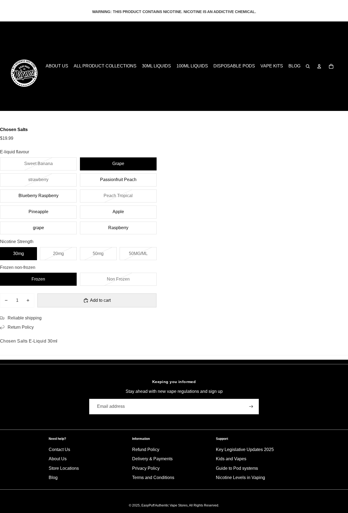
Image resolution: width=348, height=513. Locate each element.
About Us (58, 458)
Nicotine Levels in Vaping (240, 477)
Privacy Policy (146, 468)
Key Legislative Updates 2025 (245, 449)
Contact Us (59, 449)
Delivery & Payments (152, 458)
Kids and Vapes (231, 458)
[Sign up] (251, 407)
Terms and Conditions (153, 477)
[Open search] (308, 66)
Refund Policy (145, 449)
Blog (53, 477)
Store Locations (64, 468)
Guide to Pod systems (237, 468)
